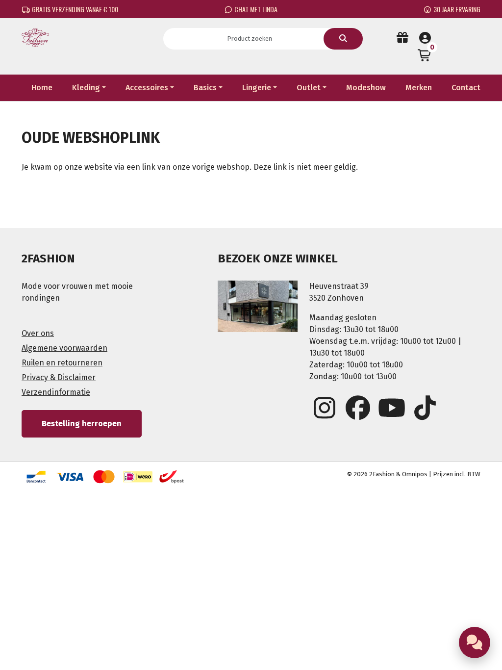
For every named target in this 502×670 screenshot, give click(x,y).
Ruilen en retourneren (62, 362)
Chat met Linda (255, 9)
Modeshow (366, 87)
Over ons (38, 333)
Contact (466, 87)
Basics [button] (205, 87)
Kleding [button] (86, 87)
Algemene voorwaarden (64, 348)
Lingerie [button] (256, 87)
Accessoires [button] (147, 87)
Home (41, 87)
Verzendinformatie (56, 392)
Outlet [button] (309, 87)
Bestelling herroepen (82, 423)
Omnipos (414, 474)
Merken (418, 87)
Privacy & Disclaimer (59, 377)
